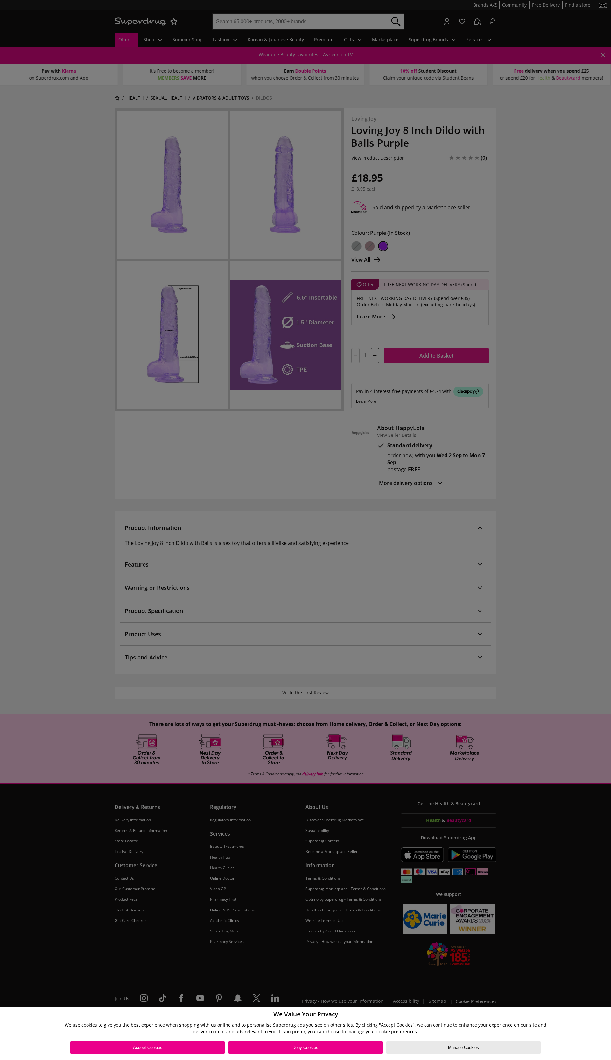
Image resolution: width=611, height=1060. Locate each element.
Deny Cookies (305, 1047)
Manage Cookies (463, 1047)
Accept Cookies (147, 1047)
